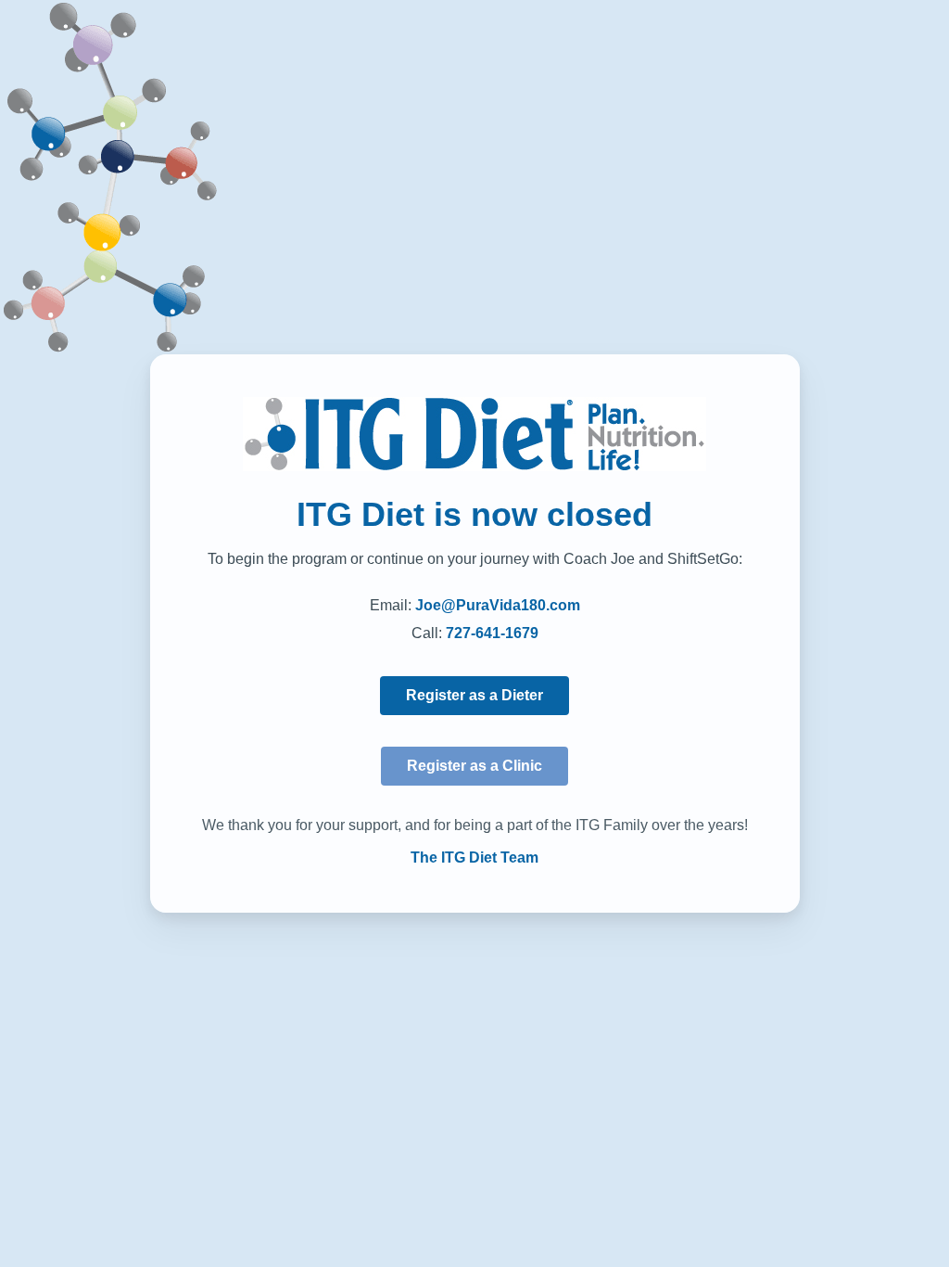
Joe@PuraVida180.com (497, 605)
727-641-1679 (492, 633)
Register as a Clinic (474, 766)
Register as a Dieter (474, 695)
